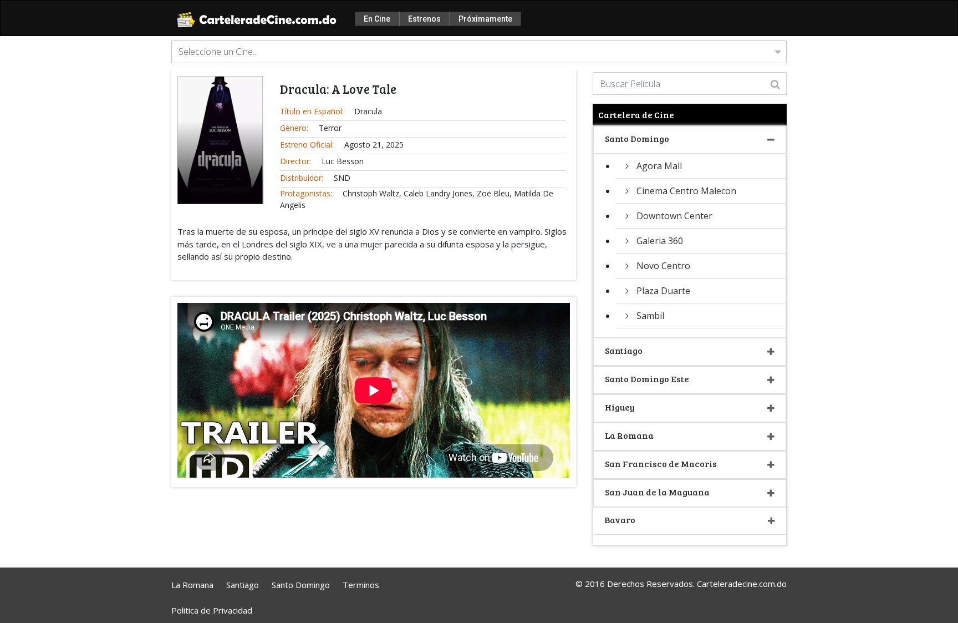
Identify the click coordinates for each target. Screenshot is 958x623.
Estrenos (424, 18)
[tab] (690, 140)
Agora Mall (659, 166)
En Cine (377, 18)
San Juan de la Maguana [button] (657, 492)
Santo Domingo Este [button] (647, 378)
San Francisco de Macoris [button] (661, 463)
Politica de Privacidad (211, 610)
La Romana (192, 584)
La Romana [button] (629, 435)
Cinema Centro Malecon (686, 191)
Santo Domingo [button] (637, 138)
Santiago (242, 584)
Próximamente (485, 18)
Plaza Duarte (663, 291)
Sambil (650, 316)
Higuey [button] (620, 407)
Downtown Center (674, 216)
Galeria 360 (659, 241)
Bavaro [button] (619, 519)
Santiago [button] (624, 350)
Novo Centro (663, 266)
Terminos (361, 584)
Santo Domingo (301, 584)
